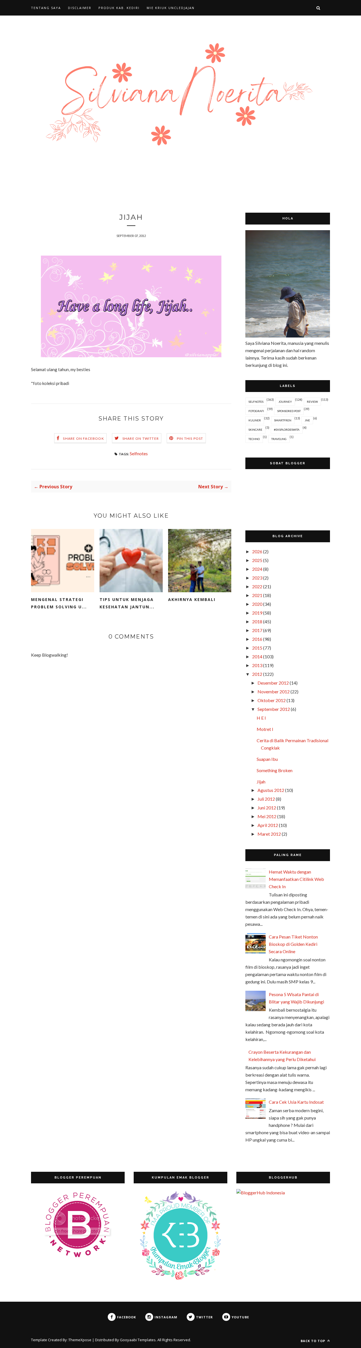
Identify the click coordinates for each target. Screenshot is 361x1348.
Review (312, 401)
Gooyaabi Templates (138, 1339)
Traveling (279, 439)
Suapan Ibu (267, 759)
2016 (257, 639)
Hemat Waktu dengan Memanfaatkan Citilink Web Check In (296, 879)
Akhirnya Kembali (191, 599)
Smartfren (282, 420)
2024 (257, 569)
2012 (257, 674)
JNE (307, 420)
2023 (257, 577)
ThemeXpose (80, 1339)
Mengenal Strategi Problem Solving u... (59, 603)
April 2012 (267, 825)
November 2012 (273, 691)
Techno (254, 439)
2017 (257, 630)
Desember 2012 (273, 682)
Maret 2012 (269, 834)
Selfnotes (139, 453)
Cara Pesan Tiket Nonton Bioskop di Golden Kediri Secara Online (293, 944)
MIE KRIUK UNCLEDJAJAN (171, 8)
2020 (257, 604)
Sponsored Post (289, 411)
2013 (257, 665)
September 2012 (273, 709)
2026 (257, 551)
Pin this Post (190, 438)
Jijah (261, 781)
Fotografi (256, 411)
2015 (257, 647)
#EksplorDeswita (287, 429)
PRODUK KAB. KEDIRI (119, 8)
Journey (285, 401)
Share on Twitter (140, 438)
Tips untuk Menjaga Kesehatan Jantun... (127, 603)
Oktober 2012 (271, 700)
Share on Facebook (83, 438)
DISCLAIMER (79, 8)
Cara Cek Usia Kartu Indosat (296, 1102)
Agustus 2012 (270, 790)
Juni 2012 (266, 807)
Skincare (255, 429)
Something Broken (274, 770)
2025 (257, 560)
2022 (257, 586)
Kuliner (254, 420)
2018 (257, 621)
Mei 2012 (266, 816)
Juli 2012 (266, 799)
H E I (261, 717)
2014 (257, 656)
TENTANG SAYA (46, 8)
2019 (257, 612)
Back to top (313, 1341)
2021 (257, 595)
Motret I (265, 729)
